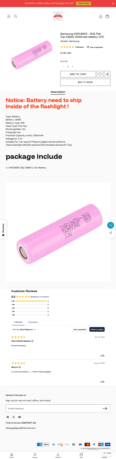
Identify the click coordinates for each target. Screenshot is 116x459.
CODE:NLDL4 (83, 3)
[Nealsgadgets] (58, 16)
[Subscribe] (105, 408)
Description (58, 91)
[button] (107, 16)
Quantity (64, 61)
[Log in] (100, 16)
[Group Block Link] (58, 427)
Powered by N (93, 448)
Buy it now (85, 82)
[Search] (15, 16)
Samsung (74, 41)
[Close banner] (113, 3)
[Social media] (110, 232)
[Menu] (9, 16)
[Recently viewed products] (110, 225)
